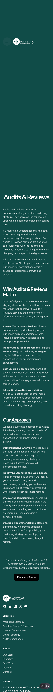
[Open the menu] (7, 41)
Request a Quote (26, 577)
